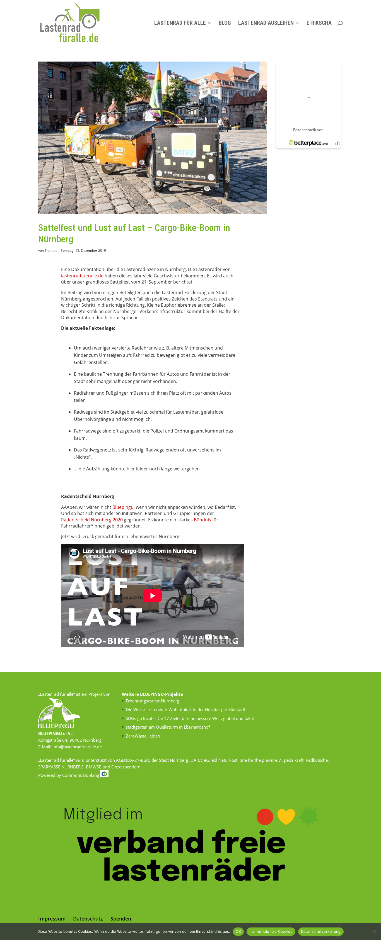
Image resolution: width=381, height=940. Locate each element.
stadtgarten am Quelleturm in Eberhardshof (168, 727)
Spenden (120, 918)
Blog (225, 23)
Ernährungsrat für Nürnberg (152, 701)
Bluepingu (123, 507)
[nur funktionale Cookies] (374, 931)
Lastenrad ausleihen (266, 23)
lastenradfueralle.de (82, 276)
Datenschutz (88, 918)
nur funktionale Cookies (271, 931)
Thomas (51, 250)
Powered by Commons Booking (69, 775)
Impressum (52, 918)
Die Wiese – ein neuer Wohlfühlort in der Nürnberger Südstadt (185, 709)
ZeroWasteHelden (143, 736)
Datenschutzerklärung (321, 931)
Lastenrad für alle (180, 23)
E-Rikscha (319, 23)
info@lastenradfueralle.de (77, 746)
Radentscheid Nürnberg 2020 (92, 520)
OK (238, 931)
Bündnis (202, 520)
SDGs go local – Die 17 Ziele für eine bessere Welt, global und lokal (190, 718)
